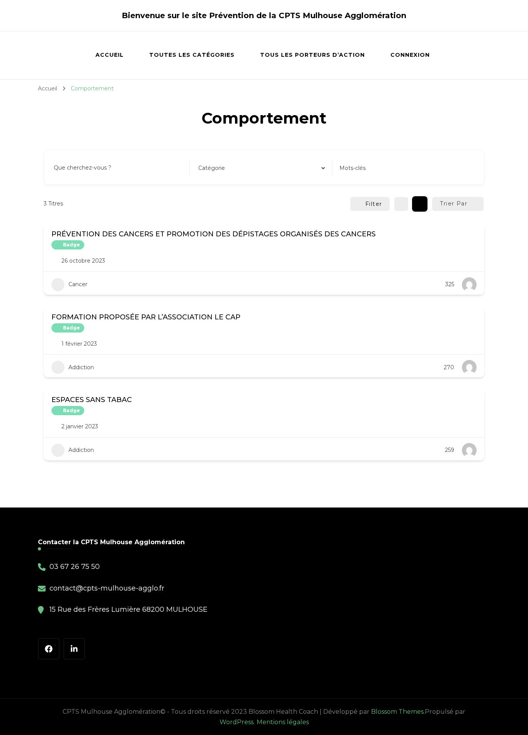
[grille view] (401, 204)
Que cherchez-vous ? (82, 167)
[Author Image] (469, 284)
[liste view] (420, 204)
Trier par (453, 203)
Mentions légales (283, 722)
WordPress (237, 722)
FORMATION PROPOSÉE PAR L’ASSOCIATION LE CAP (145, 317)
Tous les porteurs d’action (312, 54)
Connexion (410, 54)
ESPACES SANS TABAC (91, 400)
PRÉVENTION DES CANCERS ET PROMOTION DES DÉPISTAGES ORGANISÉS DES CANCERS (213, 234)
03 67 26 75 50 (74, 566)
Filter (373, 203)
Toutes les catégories (192, 54)
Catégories (211, 167)
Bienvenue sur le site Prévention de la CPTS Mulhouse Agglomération (264, 15)
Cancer (77, 284)
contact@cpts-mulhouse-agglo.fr (106, 588)
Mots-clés (352, 168)
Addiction (81, 367)
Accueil (109, 54)
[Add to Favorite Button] (474, 233)
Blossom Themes (397, 711)
